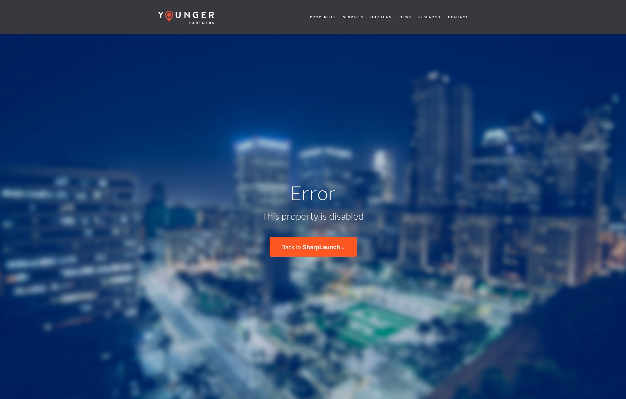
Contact (458, 17)
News (405, 17)
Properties (323, 17)
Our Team (381, 17)
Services (353, 17)
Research (429, 17)
